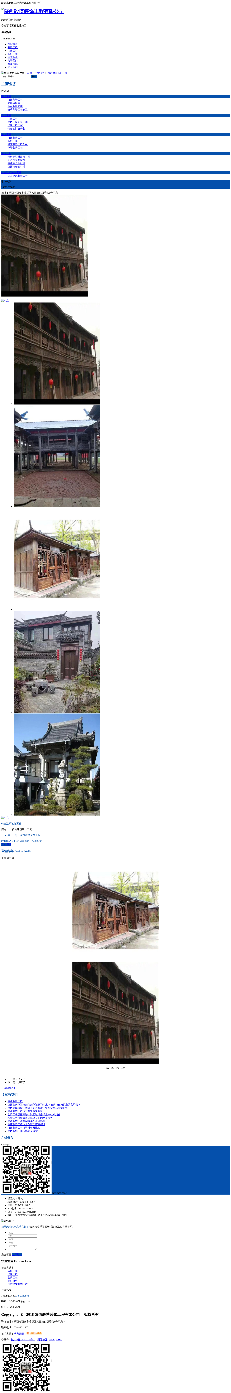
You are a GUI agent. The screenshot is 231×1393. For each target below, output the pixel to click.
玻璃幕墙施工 (15, 103)
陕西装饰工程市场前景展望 (23, 1131)
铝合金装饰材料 (16, 160)
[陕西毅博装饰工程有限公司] (32, 11)
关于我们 (13, 60)
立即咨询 (6, 844)
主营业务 (13, 57)
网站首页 (13, 44)
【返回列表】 (8, 1088)
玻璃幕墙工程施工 (18, 109)
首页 (29, 73)
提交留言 (6, 1254)
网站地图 (42, 1339)
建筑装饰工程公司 (18, 144)
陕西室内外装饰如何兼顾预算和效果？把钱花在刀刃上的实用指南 (44, 1104)
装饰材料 (6, 153)
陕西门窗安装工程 (18, 122)
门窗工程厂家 (15, 125)
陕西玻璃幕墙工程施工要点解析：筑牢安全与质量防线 (38, 1108)
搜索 (34, 76)
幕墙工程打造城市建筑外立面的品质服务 (30, 1117)
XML (59, 1339)
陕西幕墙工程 (15, 99)
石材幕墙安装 (15, 106)
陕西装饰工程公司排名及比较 (24, 1127)
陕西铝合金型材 (16, 163)
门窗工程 (13, 50)
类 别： (13, 835)
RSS (52, 1339)
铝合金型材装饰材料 (19, 156)
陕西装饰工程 (15, 137)
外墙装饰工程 (15, 147)
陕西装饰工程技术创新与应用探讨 (26, 1124)
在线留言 (7, 1137)
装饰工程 (13, 54)
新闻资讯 (13, 64)
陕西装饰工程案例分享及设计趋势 (26, 1121)
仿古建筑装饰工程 (57, 73)
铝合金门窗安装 (16, 128)
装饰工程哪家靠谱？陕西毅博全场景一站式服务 (34, 1114)
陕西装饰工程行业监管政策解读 (25, 1111)
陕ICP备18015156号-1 (23, 1339)
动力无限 (19, 1333)
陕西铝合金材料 (16, 166)
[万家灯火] (34, 1333)
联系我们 (13, 67)
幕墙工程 (13, 47)
